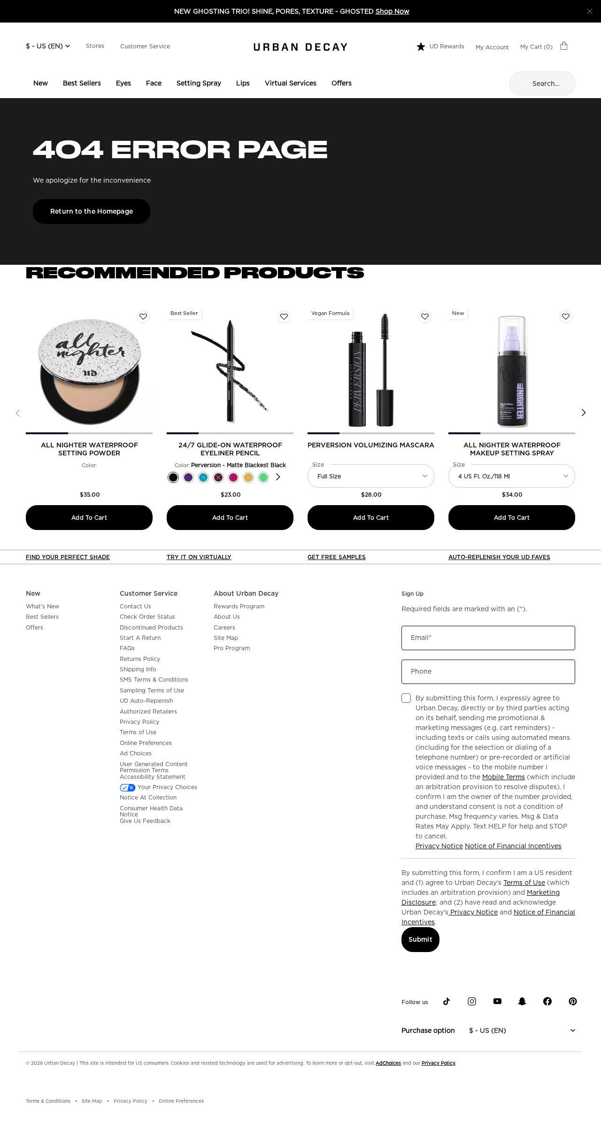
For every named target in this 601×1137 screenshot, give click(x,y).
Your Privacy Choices (166, 787)
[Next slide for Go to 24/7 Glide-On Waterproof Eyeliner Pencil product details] (287, 370)
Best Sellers (42, 617)
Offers (34, 627)
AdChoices (388, 1063)
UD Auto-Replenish (146, 701)
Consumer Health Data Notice (151, 811)
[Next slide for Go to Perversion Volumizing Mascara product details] (428, 370)
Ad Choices (136, 753)
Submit (420, 939)
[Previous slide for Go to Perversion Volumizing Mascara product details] (313, 370)
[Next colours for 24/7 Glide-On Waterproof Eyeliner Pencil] (278, 477)
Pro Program (232, 648)
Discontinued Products (151, 627)
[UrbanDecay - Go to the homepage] (300, 47)
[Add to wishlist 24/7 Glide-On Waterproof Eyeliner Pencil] (284, 317)
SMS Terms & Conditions (154, 679)
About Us (227, 617)
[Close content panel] (589, 11)
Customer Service (145, 46)
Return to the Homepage (91, 211)
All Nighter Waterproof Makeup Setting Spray (512, 449)
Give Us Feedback (145, 821)
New (33, 593)
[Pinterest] (573, 1001)
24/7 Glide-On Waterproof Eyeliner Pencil (230, 449)
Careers (224, 627)
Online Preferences (146, 743)
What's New (42, 606)
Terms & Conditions (48, 1101)
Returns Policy (140, 659)
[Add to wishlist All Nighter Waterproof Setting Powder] (143, 317)
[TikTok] (446, 1001)
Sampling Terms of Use (152, 690)
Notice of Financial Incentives (513, 846)
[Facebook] (547, 1001)
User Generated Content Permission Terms (154, 767)
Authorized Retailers (148, 711)
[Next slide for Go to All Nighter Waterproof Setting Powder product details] (147, 370)
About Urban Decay (246, 593)
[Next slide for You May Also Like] (583, 413)
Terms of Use (138, 732)
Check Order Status (147, 617)
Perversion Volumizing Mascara (371, 445)
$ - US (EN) (44, 46)
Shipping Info (138, 669)
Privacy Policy (139, 722)
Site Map (226, 638)
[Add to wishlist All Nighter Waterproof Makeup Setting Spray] (565, 317)
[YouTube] (497, 1001)
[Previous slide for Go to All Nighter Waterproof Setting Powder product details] (31, 370)
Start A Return (140, 638)
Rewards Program (239, 606)
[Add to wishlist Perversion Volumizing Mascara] (425, 317)
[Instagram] (472, 1001)
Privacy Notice (439, 846)
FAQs (127, 648)
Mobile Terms (503, 777)
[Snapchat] (522, 1001)
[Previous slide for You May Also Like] (17, 413)
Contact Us (135, 606)
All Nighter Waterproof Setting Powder (89, 449)
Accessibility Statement (152, 777)
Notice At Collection (148, 797)
